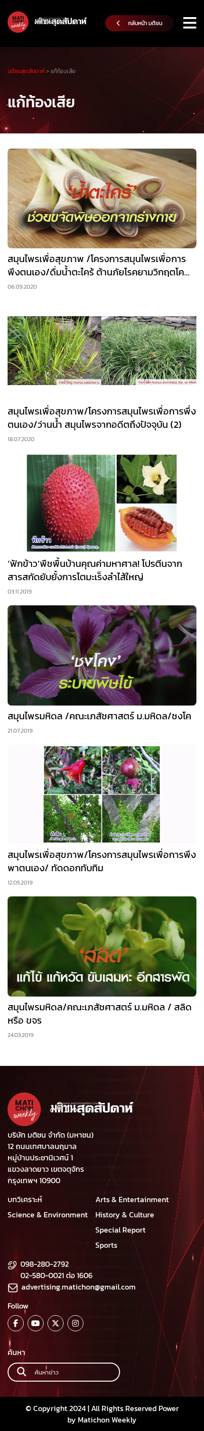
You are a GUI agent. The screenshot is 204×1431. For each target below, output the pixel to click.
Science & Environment (48, 1214)
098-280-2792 (44, 1264)
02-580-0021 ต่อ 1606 (56, 1275)
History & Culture (124, 1214)
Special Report (120, 1229)
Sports (106, 1245)
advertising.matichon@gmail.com (78, 1286)
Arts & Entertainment (132, 1199)
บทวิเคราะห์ (25, 1199)
